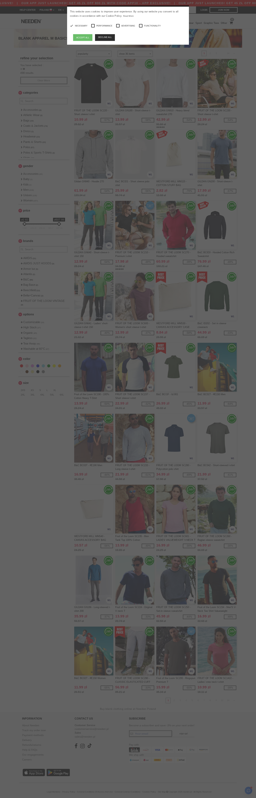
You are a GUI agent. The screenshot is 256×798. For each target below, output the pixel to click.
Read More (128, 16)
